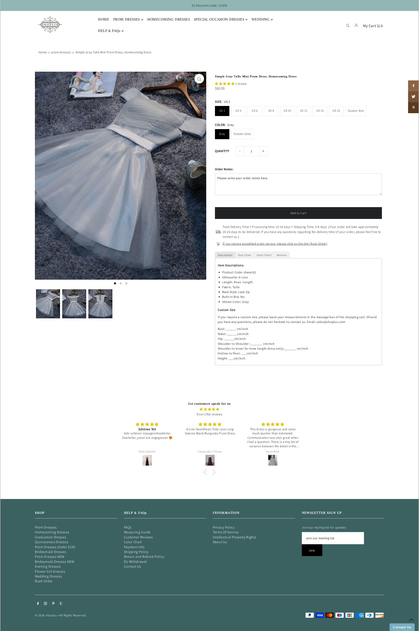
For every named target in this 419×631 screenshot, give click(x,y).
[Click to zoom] (199, 78)
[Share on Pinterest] (413, 107)
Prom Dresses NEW (49, 556)
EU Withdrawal (135, 561)
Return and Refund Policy (144, 556)
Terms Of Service (226, 532)
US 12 (303, 111)
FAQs (128, 527)
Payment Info (134, 547)
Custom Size (356, 111)
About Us (220, 542)
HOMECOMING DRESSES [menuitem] (168, 19)
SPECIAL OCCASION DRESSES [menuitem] (219, 19)
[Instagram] (45, 604)
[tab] (225, 255)
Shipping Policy (136, 552)
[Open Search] (348, 25)
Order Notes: (224, 169)
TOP (411, 625)
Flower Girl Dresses (50, 571)
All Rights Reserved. (73, 615)
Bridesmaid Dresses (50, 552)
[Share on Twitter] (413, 96)
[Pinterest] (53, 604)
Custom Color (242, 134)
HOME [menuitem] (103, 19)
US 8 (271, 111)
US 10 (287, 111)
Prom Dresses (46, 527)
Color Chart (133, 542)
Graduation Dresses (50, 537)
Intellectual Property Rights (234, 537)
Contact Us (132, 566)
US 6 (255, 111)
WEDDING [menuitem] (261, 19)
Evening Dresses (48, 566)
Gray (222, 134)
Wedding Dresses (48, 576)
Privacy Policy (224, 527)
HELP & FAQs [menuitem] (109, 31)
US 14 (320, 111)
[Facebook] (38, 604)
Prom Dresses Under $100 (55, 547)
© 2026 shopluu (46, 615)
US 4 (238, 111)
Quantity (222, 151)
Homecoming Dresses (52, 532)
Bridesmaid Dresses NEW (54, 561)
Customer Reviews (138, 537)
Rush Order (44, 581)
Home (43, 52)
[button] (225, 84)
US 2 (222, 111)
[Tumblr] (61, 604)
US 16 (336, 111)
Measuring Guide (137, 532)
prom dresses (61, 52)
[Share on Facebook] (413, 85)
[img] (209, 409)
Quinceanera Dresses (51, 542)
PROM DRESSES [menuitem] (126, 19)
